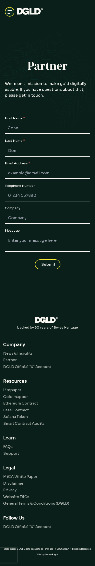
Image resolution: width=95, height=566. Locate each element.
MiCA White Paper (20, 476)
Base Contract (16, 410)
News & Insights (18, 353)
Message (12, 231)
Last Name (15, 141)
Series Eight (51, 554)
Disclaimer (13, 483)
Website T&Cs (16, 496)
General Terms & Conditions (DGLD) (36, 503)
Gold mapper (15, 396)
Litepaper (12, 389)
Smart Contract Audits (24, 423)
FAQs (8, 446)
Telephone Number (20, 186)
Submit (48, 264)
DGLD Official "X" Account (27, 366)
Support (11, 453)
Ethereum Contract (20, 403)
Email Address (17, 163)
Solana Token (15, 416)
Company (12, 208)
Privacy (10, 490)
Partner (10, 360)
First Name (15, 118)
